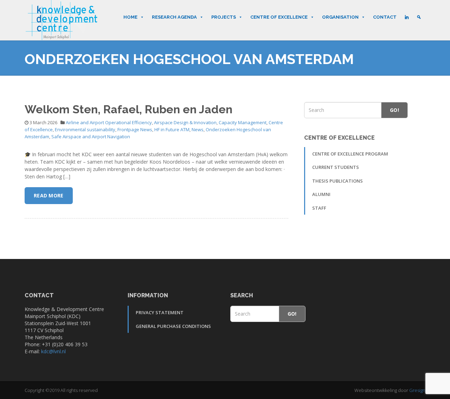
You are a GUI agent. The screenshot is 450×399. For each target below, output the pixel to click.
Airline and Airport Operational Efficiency (109, 122)
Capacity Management (242, 122)
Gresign (417, 390)
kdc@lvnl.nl (53, 351)
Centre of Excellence (279, 17)
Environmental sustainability (85, 129)
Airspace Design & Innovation (185, 122)
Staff (319, 208)
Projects (223, 17)
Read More (49, 195)
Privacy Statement (160, 312)
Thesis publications (337, 181)
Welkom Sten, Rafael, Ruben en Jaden (128, 109)
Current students (335, 167)
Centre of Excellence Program (350, 154)
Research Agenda (174, 17)
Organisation (340, 17)
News (198, 129)
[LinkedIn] (406, 17)
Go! (394, 110)
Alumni (321, 194)
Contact (385, 17)
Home (130, 17)
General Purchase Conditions (173, 326)
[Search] (419, 17)
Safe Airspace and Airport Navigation (90, 136)
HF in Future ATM (171, 129)
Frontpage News (134, 129)
